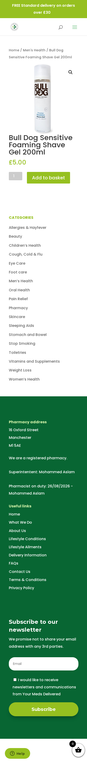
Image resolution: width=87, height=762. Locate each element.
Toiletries (17, 352)
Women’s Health (24, 379)
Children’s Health (25, 245)
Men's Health (34, 50)
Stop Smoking (22, 343)
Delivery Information (28, 555)
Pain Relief (18, 299)
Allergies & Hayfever (27, 227)
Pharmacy (18, 308)
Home (14, 50)
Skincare (17, 316)
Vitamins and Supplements (34, 361)
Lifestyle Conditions (27, 539)
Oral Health (19, 290)
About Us (17, 530)
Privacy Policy (21, 588)
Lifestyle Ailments (25, 547)
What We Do (20, 522)
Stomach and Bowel (28, 334)
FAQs (13, 563)
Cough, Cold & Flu (25, 254)
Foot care (18, 272)
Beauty (15, 236)
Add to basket (48, 177)
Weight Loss (20, 370)
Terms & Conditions (27, 579)
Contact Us (19, 571)
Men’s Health (21, 281)
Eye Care (17, 263)
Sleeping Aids (21, 325)
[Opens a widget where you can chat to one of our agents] (17, 754)
